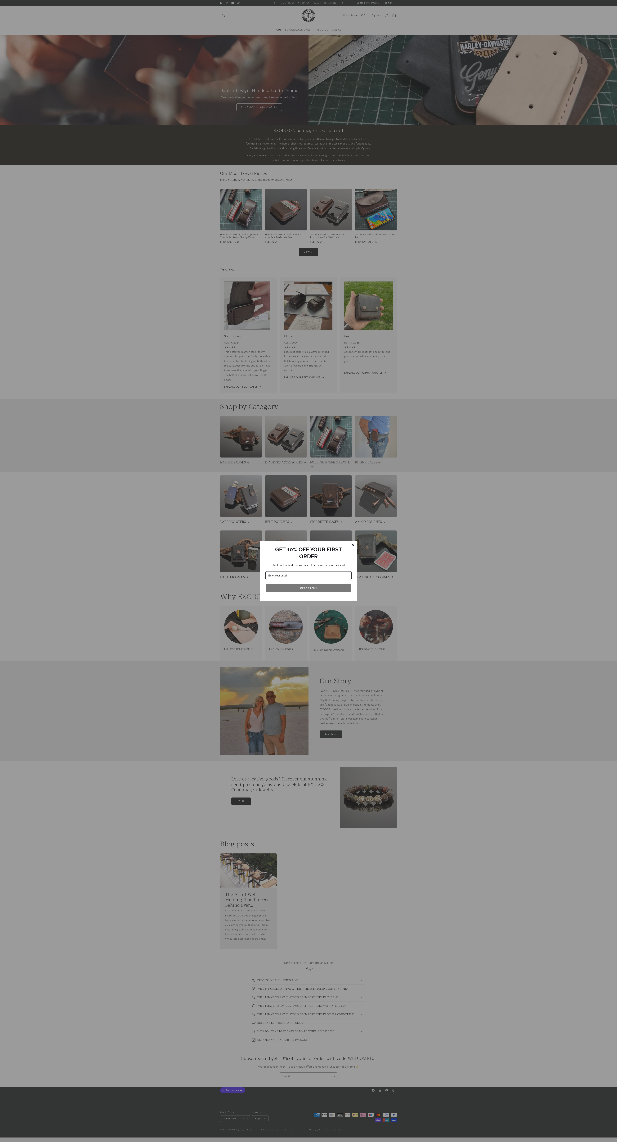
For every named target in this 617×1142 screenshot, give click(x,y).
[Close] (353, 545)
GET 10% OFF (308, 588)
